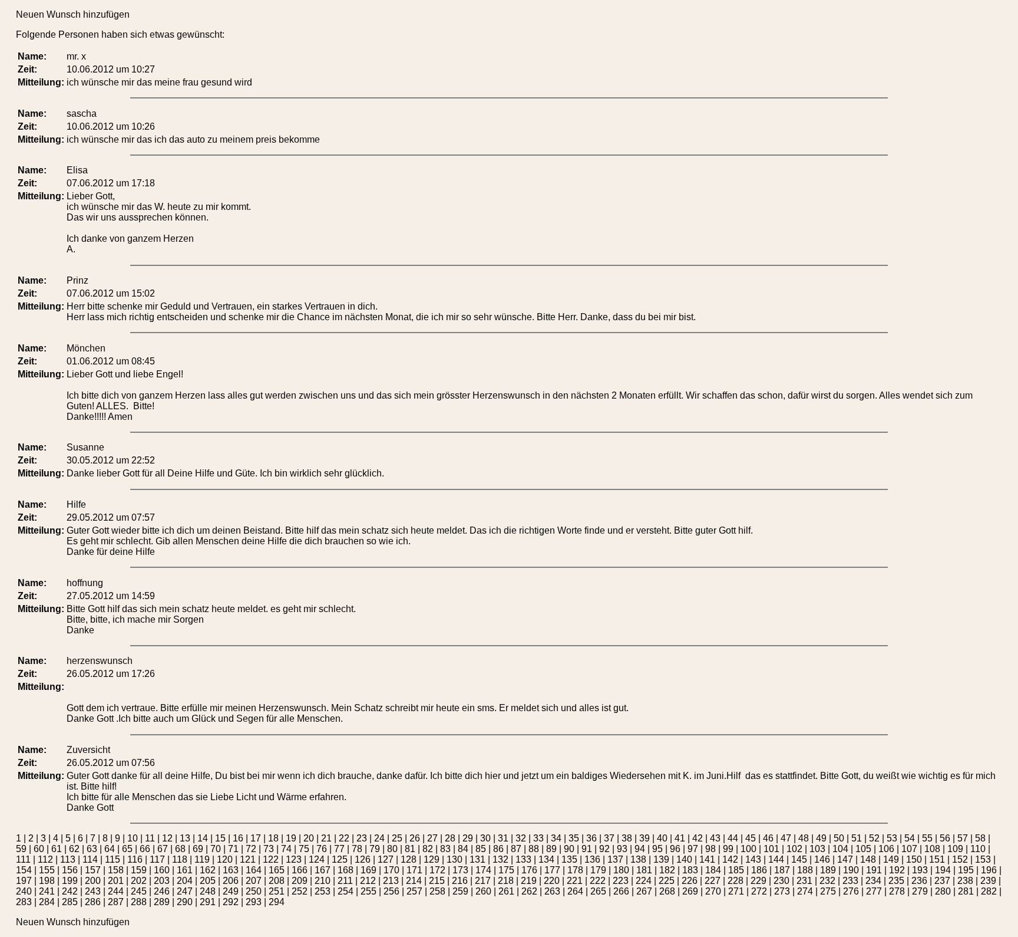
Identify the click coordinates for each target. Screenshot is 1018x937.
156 (70, 870)
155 (47, 870)
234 (873, 881)
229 (758, 881)
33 (538, 838)
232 (827, 881)
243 (93, 891)
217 (483, 881)
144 (776, 859)
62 (74, 849)
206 (231, 881)
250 (254, 891)
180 (621, 870)
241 (47, 891)
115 (112, 859)
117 (157, 859)
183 (690, 870)
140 (684, 859)
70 (215, 849)
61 (56, 849)
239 (988, 881)
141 (707, 859)
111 (23, 859)
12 (167, 838)
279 (920, 891)
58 (980, 838)
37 (609, 838)
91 (586, 849)
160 (162, 870)
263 (552, 891)
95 (657, 849)
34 (556, 838)
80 (392, 849)
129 (431, 859)
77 (339, 849)
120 (225, 859)
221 (575, 881)
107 (909, 849)
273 (782, 891)
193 (920, 870)
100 (748, 849)
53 (892, 838)
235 (896, 881)
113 (67, 859)
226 (690, 881)
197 (24, 881)
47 (786, 838)
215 (437, 881)
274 (805, 891)
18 (273, 838)
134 (546, 859)
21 (326, 838)
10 (132, 838)
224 (644, 881)
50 (839, 838)
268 (667, 891)
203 (162, 881)
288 (139, 902)
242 (70, 891)
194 (943, 870)
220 (552, 881)
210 (322, 881)
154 (24, 870)
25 (397, 838)
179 (598, 870)
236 (919, 881)
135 (569, 859)
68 (180, 849)
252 (300, 891)
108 (932, 849)
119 (202, 859)
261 (506, 891)
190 (851, 870)
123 (294, 859)
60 (39, 849)
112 (45, 859)
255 (368, 891)
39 (644, 838)
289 (162, 902)
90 (569, 849)
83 (445, 849)
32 (520, 838)
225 (667, 881)
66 (145, 849)
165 (277, 870)
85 (480, 849)
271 (736, 891)
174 (483, 870)
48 (803, 838)
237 (942, 881)
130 (454, 859)
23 (361, 838)
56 (945, 838)
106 (886, 849)
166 (300, 870)
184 (713, 870)
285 (70, 902)
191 (874, 870)
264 (575, 891)
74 (286, 849)
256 (391, 891)
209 (300, 881)
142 (730, 859)
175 (506, 870)
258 (437, 891)
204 (185, 881)
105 (863, 849)
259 (460, 891)
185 (736, 870)
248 (208, 891)
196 (989, 870)
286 (93, 902)
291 (208, 902)
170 (391, 870)
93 (622, 849)
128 (409, 859)
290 (185, 902)
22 (344, 838)
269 (690, 891)
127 (386, 859)
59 (21, 849)
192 (897, 870)
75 (304, 849)
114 (90, 859)
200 (93, 881)
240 (24, 891)
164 (254, 870)
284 (47, 902)
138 (638, 859)
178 (575, 870)
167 (322, 870)
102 (794, 849)
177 (552, 870)
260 (483, 891)
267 (644, 891)
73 (268, 849)
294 (277, 902)
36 (591, 838)
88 (533, 849)
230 (781, 881)
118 (179, 859)
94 (639, 849)
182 (667, 870)
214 (414, 881)
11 (150, 838)
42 (697, 838)
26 (414, 838)
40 (662, 838)
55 (927, 838)
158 (116, 870)
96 (675, 849)
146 (822, 859)
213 (391, 881)
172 (437, 870)
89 (551, 849)
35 (574, 838)
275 (828, 891)
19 (291, 838)
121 (248, 859)
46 (768, 838)
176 (529, 870)
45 (750, 838)
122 (271, 859)
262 (529, 891)
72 (251, 849)
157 (93, 870)
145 (799, 859)
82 (427, 849)
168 (345, 870)
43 (715, 838)
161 (185, 870)
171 (414, 870)
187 (782, 870)
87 (516, 849)
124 (317, 859)
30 (485, 838)
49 (821, 838)
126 (363, 859)
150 (914, 859)
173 (460, 870)
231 (804, 881)
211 (345, 881)
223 (621, 881)
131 (477, 859)
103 (817, 849)
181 (644, 870)
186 (759, 870)
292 (231, 902)
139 (661, 859)
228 (735, 881)
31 (503, 838)
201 (116, 881)
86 (498, 849)
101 (771, 849)
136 (592, 859)
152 (960, 859)
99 (728, 849)
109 (955, 849)
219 (529, 881)
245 (139, 891)
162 (208, 870)
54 (909, 838)
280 (943, 891)
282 (989, 891)
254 (345, 891)
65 (127, 849)
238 (965, 881)
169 (368, 870)
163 (231, 870)
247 (185, 891)
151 (937, 859)
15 (220, 838)
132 (500, 859)
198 (47, 881)
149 (891, 859)
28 (450, 838)
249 (231, 891)
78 (357, 849)
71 (233, 849)
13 (185, 838)
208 (277, 881)
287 (116, 902)
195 (966, 870)
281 (966, 891)
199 (70, 881)
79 (374, 849)
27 (432, 838)
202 (139, 881)
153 (983, 859)
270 (713, 891)
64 (109, 849)
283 (24, 902)
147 (845, 859)
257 (414, 891)
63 (92, 849)
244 (116, 891)
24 (379, 838)
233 (850, 881)
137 (615, 859)
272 (759, 891)
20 (308, 838)
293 (254, 902)
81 (410, 849)
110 (978, 849)
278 (897, 891)
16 (238, 838)
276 (851, 891)
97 (693, 849)
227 (712, 881)
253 (322, 891)
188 (805, 870)
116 (135, 859)
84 (463, 849)
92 (604, 849)
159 (139, 870)
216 (460, 881)
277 (874, 891)
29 (467, 838)
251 (277, 891)
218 (506, 881)
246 (162, 891)
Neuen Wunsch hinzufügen (73, 14)
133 (523, 859)
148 (868, 859)
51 (856, 838)
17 (255, 838)
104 (840, 849)
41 (680, 838)
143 (753, 859)
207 (254, 881)
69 (198, 849)
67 (162, 849)
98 (710, 849)
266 (621, 891)
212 (368, 881)
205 (208, 881)
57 (962, 838)
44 (733, 838)
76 (321, 849)
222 (598, 881)
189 (828, 870)
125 (340, 859)
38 (627, 838)
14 (202, 838)
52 (874, 838)
